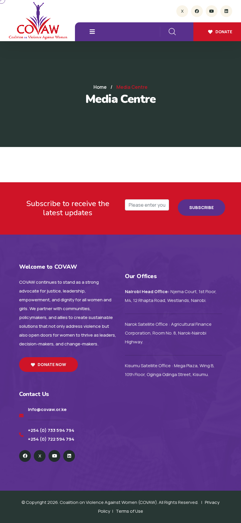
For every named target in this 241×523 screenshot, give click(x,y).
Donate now (52, 364)
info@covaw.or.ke (47, 409)
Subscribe (201, 207)
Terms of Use (129, 511)
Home (100, 87)
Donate (223, 31)
